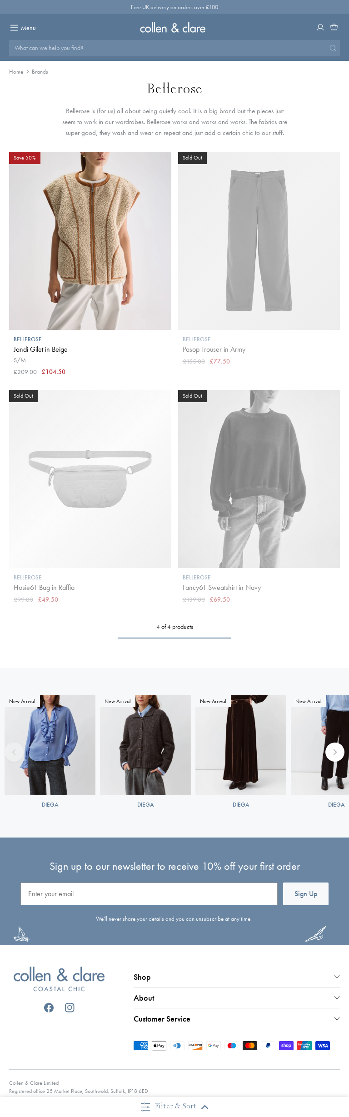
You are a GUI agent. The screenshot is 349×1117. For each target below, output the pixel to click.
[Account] (320, 27)
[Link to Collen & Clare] (59, 980)
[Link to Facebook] (49, 1007)
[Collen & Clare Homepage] (174, 27)
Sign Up (305, 893)
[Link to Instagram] (70, 1007)
